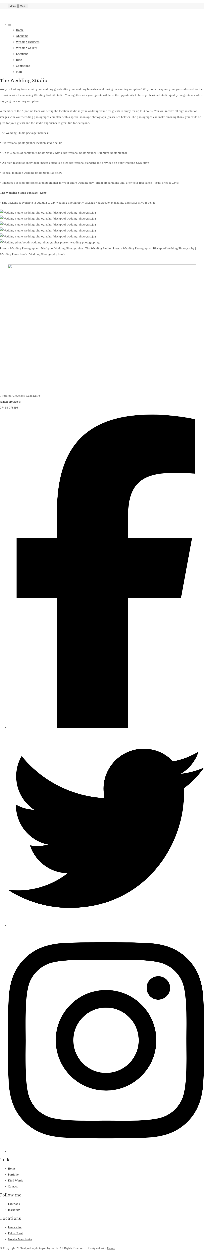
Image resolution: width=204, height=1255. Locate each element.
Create (111, 1248)
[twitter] (106, 925)
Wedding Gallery (26, 47)
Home (20, 29)
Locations (22, 53)
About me (22, 35)
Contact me (23, 65)
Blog (19, 59)
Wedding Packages (27, 41)
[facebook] (106, 727)
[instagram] (106, 1151)
